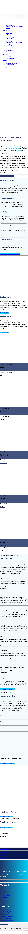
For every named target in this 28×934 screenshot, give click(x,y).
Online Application (10, 58)
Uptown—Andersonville (14, 44)
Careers (8, 28)
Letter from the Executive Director (14, 26)
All (3, 890)
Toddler (10, 35)
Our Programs (9, 33)
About (4, 22)
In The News (9, 67)
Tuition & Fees (9, 56)
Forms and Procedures (11, 63)
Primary (10, 38)
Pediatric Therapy (10, 45)
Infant (10, 34)
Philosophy (8, 51)
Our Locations (7, 913)
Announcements (10, 66)
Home (4, 19)
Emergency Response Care (12, 68)
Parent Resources (10, 64)
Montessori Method (8, 48)
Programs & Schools (8, 30)
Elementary (11, 40)
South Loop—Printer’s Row (15, 42)
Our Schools (9, 41)
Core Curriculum (9, 50)
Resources (5, 60)
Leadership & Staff (10, 25)
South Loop (19, 150)
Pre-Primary (12, 37)
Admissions (5, 54)
